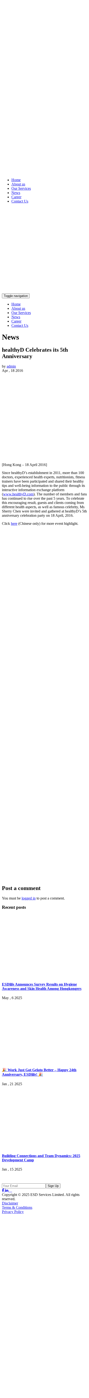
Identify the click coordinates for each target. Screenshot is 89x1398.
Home (16, 180)
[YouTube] (10, 1190)
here (14, 523)
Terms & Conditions (17, 1207)
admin (11, 366)
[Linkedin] (7, 1190)
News (15, 193)
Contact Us (19, 201)
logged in (29, 898)
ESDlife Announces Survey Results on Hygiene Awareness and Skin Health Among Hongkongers (41, 986)
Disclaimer (10, 1203)
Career (16, 197)
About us (18, 184)
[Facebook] (3, 1190)
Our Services (21, 188)
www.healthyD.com (18, 494)
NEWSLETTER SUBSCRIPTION (33, 1178)
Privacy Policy (13, 1212)
